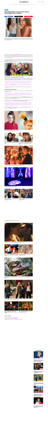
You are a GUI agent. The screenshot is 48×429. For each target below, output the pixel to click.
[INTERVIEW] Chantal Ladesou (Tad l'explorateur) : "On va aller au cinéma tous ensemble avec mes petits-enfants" (38, 361)
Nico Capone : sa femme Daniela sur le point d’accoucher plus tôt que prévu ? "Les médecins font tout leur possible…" (38, 395)
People (16, 4)
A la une (13, 4)
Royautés (24, 4)
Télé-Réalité (20, 4)
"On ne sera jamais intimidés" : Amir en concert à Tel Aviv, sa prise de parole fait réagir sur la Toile (38, 406)
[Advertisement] (24, 6)
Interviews (41, 357)
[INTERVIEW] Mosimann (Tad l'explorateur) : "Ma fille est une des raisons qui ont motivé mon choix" (38, 372)
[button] (37, 2)
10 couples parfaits (15, 317)
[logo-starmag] (24, 2)
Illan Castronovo (20, 319)
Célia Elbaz (15, 319)
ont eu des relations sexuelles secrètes (14, 56)
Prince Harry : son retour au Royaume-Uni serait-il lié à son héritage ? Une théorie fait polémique (38, 384)
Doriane (10, 14)
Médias (28, 4)
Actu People (41, 403)
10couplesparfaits (15, 318)
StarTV (32, 4)
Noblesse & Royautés (40, 380)
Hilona (13, 319)
